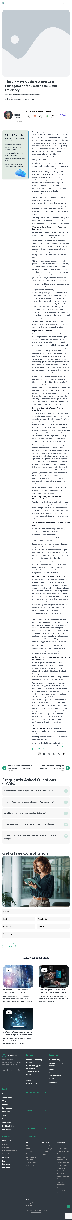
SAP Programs (31, 1163)
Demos (5, 1094)
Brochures (6, 1112)
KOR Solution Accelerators (36, 1084)
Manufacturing (54, 1060)
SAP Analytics (31, 1166)
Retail (51, 1069)
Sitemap (45, 1210)
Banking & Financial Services (56, 1064)
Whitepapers (7, 1097)
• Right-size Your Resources (13, 144)
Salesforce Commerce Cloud (61, 1190)
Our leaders (6, 1154)
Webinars (5, 1115)
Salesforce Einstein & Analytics (61, 1170)
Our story (5, 1144)
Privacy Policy (28, 1210)
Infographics (7, 1108)
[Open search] (63, 3)
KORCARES (6, 1158)
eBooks (5, 1104)
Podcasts (5, 1119)
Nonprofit (53, 1082)
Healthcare (53, 1079)
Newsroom (6, 1164)
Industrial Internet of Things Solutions (34, 1079)
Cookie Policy (37, 1210)
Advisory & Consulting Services (34, 1061)
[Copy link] (64, 754)
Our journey (6, 1147)
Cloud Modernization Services (33, 1073)
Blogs (4, 1101)
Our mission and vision (10, 1151)
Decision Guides (8, 1126)
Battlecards (6, 1129)
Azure (43, 1154)
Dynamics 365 (46, 1146)
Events (4, 1161)
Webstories (6, 1122)
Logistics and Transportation (55, 1074)
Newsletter (6, 1167)
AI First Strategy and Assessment (33, 1067)
